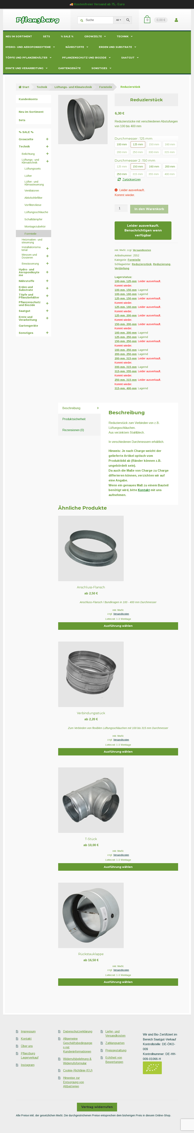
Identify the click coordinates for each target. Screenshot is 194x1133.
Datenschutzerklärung (77, 1031)
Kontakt (144, 490)
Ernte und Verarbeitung (24, 68)
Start (25, 87)
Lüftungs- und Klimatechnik (73, 87)
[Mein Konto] (176, 19)
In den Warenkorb (149, 209)
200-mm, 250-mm (126, 354)
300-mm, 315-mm (126, 366)
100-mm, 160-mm (126, 294)
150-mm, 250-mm (126, 341)
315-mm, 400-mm (126, 388)
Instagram (27, 1065)
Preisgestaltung (115, 1050)
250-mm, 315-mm (126, 379)
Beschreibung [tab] (71, 408)
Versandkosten (142, 250)
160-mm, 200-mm (126, 332)
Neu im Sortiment (19, 36)
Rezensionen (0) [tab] (73, 430)
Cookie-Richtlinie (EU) (77, 1070)
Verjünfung (122, 268)
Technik (122, 36)
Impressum (28, 1031)
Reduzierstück (142, 264)
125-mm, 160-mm (126, 306)
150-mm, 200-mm (126, 324)
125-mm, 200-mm (126, 315)
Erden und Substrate (115, 47)
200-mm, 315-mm (126, 358)
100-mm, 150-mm (126, 289)
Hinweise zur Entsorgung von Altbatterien (73, 1082)
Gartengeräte (69, 68)
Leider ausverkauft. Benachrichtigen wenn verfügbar (143, 230)
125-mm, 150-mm (126, 298)
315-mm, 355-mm (126, 371)
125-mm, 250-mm (126, 337)
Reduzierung (161, 264)
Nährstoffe (75, 47)
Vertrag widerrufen (97, 1107)
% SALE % (67, 36)
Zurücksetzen (131, 179)
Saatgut (128, 57)
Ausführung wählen (118, 626)
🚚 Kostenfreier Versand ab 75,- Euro (97, 4)
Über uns (27, 1046)
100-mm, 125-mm (126, 281)
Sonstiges (99, 68)
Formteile (105, 87)
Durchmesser (134, 138)
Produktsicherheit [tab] (74, 419)
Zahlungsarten (114, 1043)
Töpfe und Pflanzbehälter (26, 57)
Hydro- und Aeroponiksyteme (28, 47)
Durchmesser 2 (135, 160)
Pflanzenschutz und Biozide (84, 57)
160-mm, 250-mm (126, 349)
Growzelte (93, 36)
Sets (46, 36)
